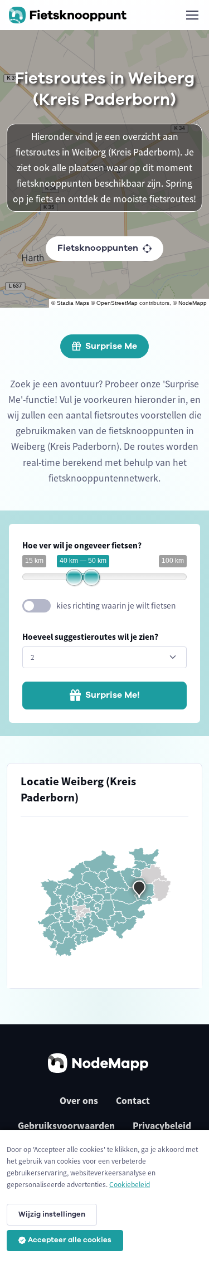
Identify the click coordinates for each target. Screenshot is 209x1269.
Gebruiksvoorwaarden (66, 1126)
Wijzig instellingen (51, 1214)
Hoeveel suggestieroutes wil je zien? (90, 636)
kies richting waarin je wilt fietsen (116, 605)
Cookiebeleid (129, 1184)
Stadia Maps (73, 303)
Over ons (79, 1101)
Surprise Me (111, 346)
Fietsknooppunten (97, 248)
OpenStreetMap (117, 303)
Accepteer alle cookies (69, 1240)
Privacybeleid (162, 1126)
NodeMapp (192, 303)
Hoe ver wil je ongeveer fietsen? (82, 545)
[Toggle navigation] (191, 15)
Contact (133, 1101)
